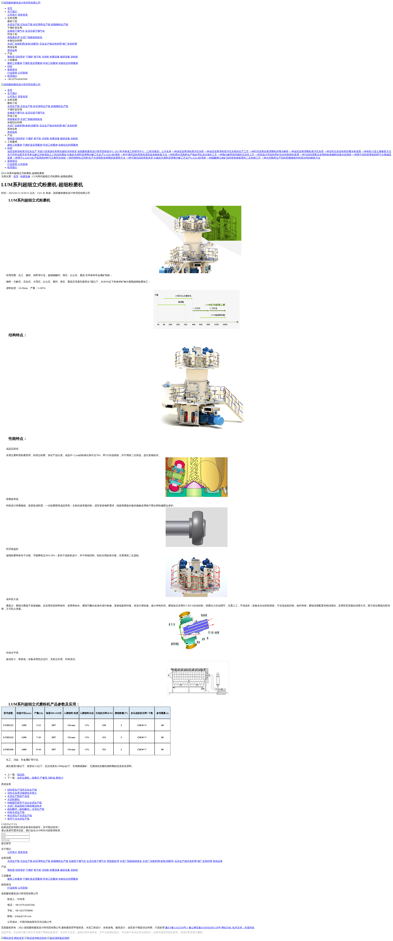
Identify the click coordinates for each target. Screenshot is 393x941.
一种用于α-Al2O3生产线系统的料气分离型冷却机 (39, 158)
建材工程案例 (14, 63)
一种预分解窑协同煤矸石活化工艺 (236, 154)
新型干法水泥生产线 (18, 818)
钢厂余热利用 (69, 44)
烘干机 (37, 56)
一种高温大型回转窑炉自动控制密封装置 (277, 154)
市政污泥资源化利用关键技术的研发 (57, 151)
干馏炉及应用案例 (32, 63)
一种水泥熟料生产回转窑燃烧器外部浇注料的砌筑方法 (290, 158)
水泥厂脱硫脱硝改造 (31, 37)
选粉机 (74, 56)
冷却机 (45, 56)
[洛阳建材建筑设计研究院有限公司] (21, 2)
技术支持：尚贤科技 (243, 927)
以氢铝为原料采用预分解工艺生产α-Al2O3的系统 (93, 154)
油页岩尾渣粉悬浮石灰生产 (22, 151)
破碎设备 (65, 56)
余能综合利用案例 (68, 63)
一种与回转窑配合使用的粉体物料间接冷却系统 (325, 154)
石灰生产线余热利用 (51, 44)
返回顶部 (64, 938)
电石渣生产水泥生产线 (19, 815)
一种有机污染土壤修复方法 (376, 151)
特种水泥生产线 (16, 812)
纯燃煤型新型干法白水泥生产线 (24, 802)
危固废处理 (13, 37)
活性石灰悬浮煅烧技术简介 (22, 793)
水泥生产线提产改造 (18, 796)
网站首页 (19, 938)
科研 (9, 66)
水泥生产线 (13, 24)
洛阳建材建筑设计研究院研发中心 (95, 151)
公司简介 (12, 15)
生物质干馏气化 (16, 31)
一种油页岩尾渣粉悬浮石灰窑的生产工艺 (226, 151)
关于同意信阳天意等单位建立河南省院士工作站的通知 (36, 154)
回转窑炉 (20, 56)
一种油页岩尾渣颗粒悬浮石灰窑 (306, 151)
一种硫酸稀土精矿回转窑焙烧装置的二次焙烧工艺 (234, 158)
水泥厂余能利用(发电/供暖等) (23, 44)
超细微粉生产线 (59, 24)
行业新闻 (12, 73)
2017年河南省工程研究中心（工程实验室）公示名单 (143, 151)
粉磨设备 (55, 56)
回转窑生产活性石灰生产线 (22, 789)
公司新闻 (23, 73)
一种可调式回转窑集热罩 (139, 158)
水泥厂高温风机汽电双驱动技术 (24, 806)
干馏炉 (29, 56)
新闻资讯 (12, 69)
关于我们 (12, 11)
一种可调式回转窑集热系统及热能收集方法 (144, 154)
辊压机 (21, 774)
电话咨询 (42, 938)
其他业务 (12, 50)
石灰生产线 (26, 24)
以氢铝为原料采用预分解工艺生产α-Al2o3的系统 (180, 158)
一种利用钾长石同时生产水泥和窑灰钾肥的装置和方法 (95, 158)
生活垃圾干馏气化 (35, 31)
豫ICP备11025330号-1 (176, 927)
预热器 (11, 56)
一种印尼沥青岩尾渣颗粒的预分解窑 (269, 151)
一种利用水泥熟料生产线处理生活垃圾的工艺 (192, 154)
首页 (9, 8)
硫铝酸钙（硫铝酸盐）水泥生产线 (25, 809)
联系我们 (12, 76)
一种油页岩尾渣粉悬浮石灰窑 (188, 151)
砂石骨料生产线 (41, 24)
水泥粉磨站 (13, 799)
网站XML (226, 927)
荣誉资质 (23, 15)
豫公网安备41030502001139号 (205, 927)
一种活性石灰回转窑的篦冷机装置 (342, 151)
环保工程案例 (50, 63)
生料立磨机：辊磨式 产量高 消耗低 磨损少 (40, 777)
